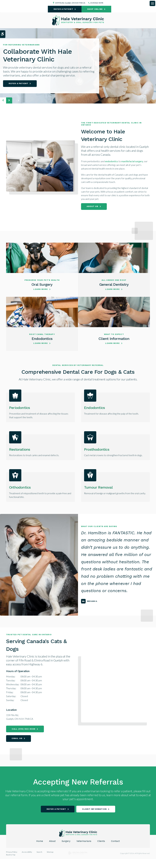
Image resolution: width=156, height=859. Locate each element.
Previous (3, 100)
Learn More (40, 289)
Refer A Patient (63, 9)
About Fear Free (60, 83)
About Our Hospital (21, 83)
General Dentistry (114, 284)
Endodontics (42, 339)
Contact (115, 841)
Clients (101, 841)
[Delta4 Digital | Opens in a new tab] (78, 854)
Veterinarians (83, 841)
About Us (92, 206)
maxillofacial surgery (132, 161)
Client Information (114, 339)
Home (39, 841)
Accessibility (27, 852)
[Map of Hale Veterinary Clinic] (115, 687)
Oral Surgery (42, 284)
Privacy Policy (11, 852)
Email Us (17, 738)
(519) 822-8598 (96, 3)
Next (9, 100)
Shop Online (95, 9)
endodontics (111, 161)
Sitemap (50, 852)
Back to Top (10, 855)
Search (39, 852)
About (52, 841)
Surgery (66, 841)
